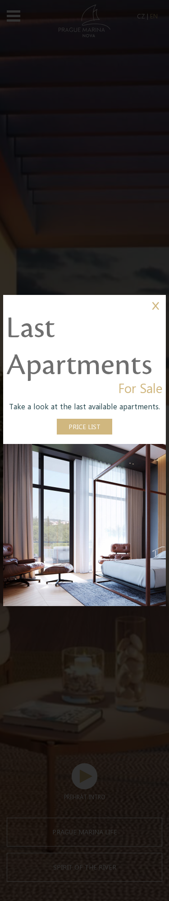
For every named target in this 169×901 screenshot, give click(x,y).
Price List (84, 426)
